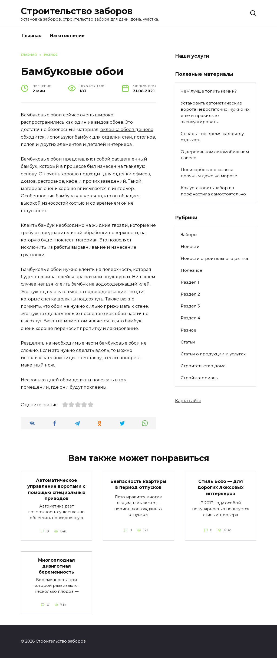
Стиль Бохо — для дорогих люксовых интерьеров (220, 487)
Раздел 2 (190, 294)
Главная (32, 35)
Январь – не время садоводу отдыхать (212, 136)
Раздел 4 (190, 317)
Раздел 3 (190, 306)
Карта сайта (188, 400)
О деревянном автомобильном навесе (215, 155)
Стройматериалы (200, 377)
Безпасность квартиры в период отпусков (138, 484)
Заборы (189, 234)
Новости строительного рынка (214, 258)
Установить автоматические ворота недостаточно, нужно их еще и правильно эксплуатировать (215, 112)
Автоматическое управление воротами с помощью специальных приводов (56, 489)
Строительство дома (203, 365)
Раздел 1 (190, 282)
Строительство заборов (77, 11)
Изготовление (67, 35)
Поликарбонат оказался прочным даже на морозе (209, 172)
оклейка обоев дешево (126, 129)
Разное (188, 330)
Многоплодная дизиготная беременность (56, 566)
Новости (190, 246)
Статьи (188, 342)
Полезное (191, 270)
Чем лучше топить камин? (209, 91)
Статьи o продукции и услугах (213, 353)
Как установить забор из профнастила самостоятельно (213, 191)
